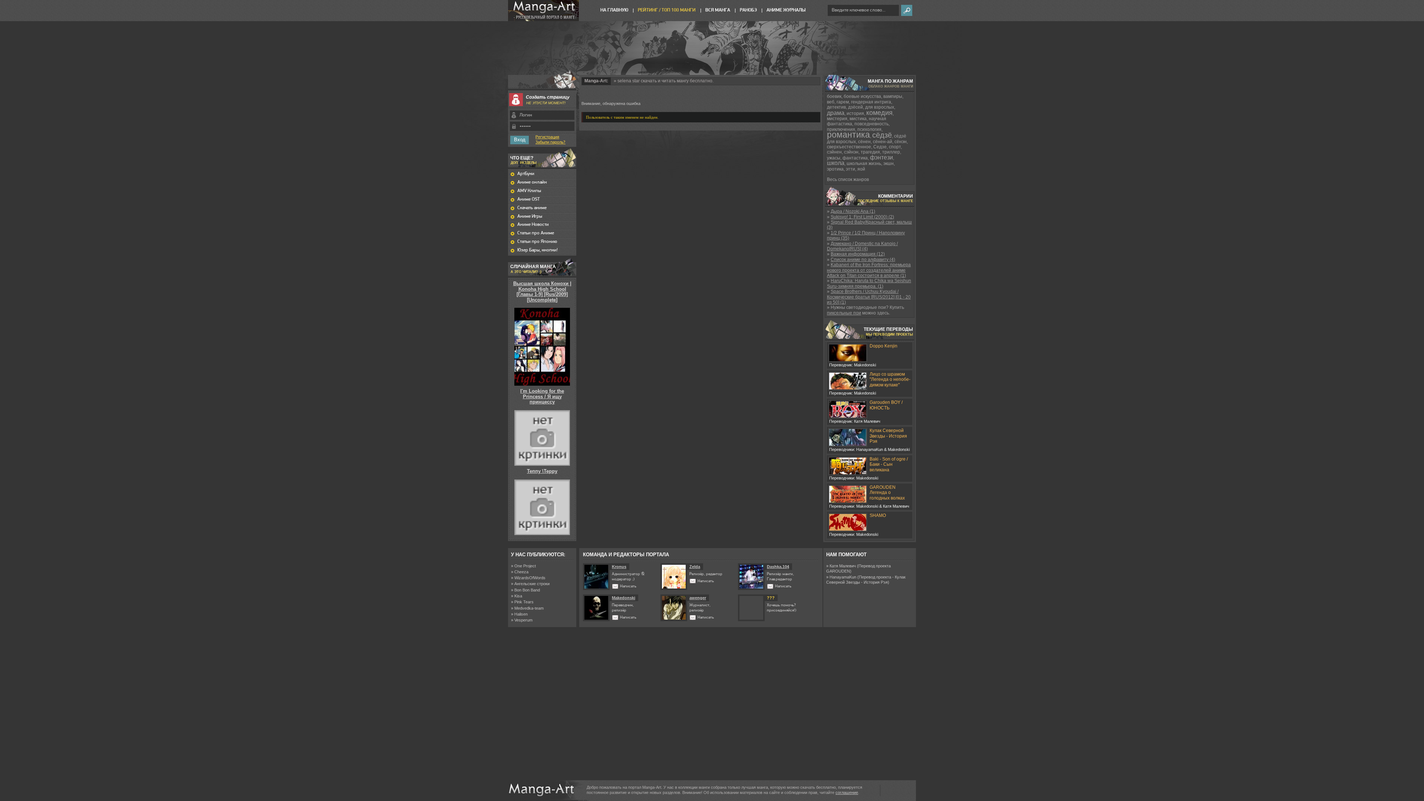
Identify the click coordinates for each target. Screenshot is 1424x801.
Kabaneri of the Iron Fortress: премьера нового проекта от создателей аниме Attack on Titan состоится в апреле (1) (869, 270)
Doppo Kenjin (883, 346)
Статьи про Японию (537, 241)
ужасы (833, 158)
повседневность (871, 123)
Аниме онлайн (532, 182)
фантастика (855, 158)
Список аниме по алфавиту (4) (863, 259)
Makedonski (623, 598)
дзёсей (855, 107)
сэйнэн (851, 152)
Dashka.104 (778, 566)
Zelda (694, 566)
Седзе (880, 146)
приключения (841, 129)
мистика (858, 118)
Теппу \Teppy (542, 471)
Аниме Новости (533, 224)
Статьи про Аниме (535, 233)
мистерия (837, 118)
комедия (879, 112)
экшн (888, 163)
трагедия (870, 152)
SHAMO (878, 515)
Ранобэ (748, 10)
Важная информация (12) (858, 254)
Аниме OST (528, 199)
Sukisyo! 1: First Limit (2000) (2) (862, 217)
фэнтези (881, 157)
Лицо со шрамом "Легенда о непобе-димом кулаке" (890, 380)
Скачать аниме (532, 207)
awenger (697, 598)
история (855, 113)
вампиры (892, 96)
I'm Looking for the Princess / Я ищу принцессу (542, 396)
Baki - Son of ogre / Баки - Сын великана (889, 464)
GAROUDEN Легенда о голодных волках (887, 493)
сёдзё (882, 135)
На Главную (614, 10)
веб (830, 102)
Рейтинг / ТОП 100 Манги (667, 10)
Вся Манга (717, 10)
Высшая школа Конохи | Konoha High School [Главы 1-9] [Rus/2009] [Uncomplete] (542, 291)
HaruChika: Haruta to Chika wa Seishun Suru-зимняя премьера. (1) (869, 283)
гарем (843, 102)
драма (835, 113)
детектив (836, 107)
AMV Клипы (529, 190)
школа (835, 163)
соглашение (846, 792)
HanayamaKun (843, 577)
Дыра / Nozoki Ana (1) (853, 211)
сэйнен (834, 152)
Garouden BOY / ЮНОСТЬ (886, 405)
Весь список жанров (848, 179)
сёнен (864, 141)
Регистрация (547, 137)
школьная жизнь (864, 163)
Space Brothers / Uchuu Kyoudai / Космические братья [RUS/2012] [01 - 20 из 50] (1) (869, 297)
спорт (895, 146)
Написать (628, 586)
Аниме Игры (529, 216)
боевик (834, 96)
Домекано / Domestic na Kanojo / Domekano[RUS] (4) (862, 246)
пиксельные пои (844, 313)
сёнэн (900, 141)
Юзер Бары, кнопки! (537, 250)
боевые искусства (862, 96)
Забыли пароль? (550, 142)
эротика (835, 169)
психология (869, 129)
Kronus (619, 566)
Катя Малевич (843, 566)
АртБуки (525, 173)
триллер (891, 152)
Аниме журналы (786, 10)
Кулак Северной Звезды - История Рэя (888, 436)
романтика (848, 134)
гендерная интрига (871, 102)
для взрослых (879, 107)
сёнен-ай (882, 141)
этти (850, 169)
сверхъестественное (849, 146)
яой (861, 169)
